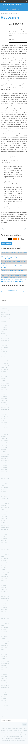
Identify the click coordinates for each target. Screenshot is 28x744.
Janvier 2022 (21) (4, 404)
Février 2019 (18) (4, 473)
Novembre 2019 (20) (5, 456)
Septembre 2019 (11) (5, 460)
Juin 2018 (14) (4, 489)
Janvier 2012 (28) (4, 638)
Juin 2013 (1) (3, 605)
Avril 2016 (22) (4, 540)
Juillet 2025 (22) (4, 347)
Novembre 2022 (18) (5, 385)
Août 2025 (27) (4, 345)
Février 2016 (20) (4, 544)
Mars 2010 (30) (4, 678)
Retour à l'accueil (14, 231)
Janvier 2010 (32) (4, 682)
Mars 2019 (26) (4, 471)
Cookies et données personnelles (9, 740)
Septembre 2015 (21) (5, 554)
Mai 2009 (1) (3, 698)
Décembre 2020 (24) (5, 431)
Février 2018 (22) (4, 496)
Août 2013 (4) (3, 603)
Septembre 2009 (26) (5, 691)
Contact (2, 716)
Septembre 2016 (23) (5, 531)
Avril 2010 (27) (4, 676)
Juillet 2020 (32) (4, 440)
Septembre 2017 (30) (5, 507)
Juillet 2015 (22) (4, 558)
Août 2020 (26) (4, 438)
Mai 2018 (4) (3, 491)
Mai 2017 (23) (4, 514)
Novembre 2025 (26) (5, 340)
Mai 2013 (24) (4, 607)
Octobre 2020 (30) (4, 434)
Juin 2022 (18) (4, 394)
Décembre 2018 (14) (5, 478)
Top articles (4, 738)
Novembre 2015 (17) (5, 551)
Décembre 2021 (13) (5, 407)
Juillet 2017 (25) (4, 511)
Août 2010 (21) (4, 669)
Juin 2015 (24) (4, 560)
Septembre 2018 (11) (5, 483)
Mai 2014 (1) (3, 585)
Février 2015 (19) (4, 567)
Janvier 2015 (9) (4, 569)
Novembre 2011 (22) (5, 643)
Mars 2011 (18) (4, 654)
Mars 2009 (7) (3, 702)
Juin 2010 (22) (4, 672)
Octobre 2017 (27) (4, 505)
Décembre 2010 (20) (5, 661)
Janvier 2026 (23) (4, 335)
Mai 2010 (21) (4, 674)
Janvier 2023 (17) (4, 380)
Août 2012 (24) (4, 625)
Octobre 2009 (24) (4, 689)
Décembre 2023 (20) (5, 360)
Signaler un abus (16, 738)
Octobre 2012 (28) (4, 622)
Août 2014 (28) (4, 580)
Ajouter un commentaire (12, 290)
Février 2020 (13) (4, 449)
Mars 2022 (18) (4, 400)
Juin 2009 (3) (3, 696)
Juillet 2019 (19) (4, 463)
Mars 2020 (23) (4, 447)
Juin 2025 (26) (4, 349)
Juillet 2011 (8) (4, 651)
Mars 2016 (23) (4, 542)
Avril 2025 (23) (4, 353)
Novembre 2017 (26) (5, 503)
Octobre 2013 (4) (4, 600)
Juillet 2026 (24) (4, 325)
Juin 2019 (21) (4, 465)
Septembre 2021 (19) (5, 413)
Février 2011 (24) (4, 656)
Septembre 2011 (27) (5, 647)
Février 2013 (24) (4, 613)
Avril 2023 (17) (4, 375)
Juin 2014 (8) (3, 583)
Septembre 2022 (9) (5, 389)
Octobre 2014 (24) (4, 576)
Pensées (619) (3, 312)
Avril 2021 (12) (4, 422)
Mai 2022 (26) (4, 396)
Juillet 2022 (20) (4, 393)
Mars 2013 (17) (4, 611)
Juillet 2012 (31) (4, 627)
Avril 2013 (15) (4, 609)
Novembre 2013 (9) (5, 598)
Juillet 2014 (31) (4, 582)
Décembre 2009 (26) (5, 685)
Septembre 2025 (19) (5, 343)
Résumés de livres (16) (5, 314)
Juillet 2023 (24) (4, 369)
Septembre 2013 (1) (5, 602)
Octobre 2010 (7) (4, 665)
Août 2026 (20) (4, 324)
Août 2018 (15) (4, 485)
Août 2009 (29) (4, 692)
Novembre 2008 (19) (5, 710)
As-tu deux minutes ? (14, 4)
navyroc (12, 736)
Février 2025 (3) (4, 356)
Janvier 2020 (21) (4, 451)
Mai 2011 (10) (4, 653)
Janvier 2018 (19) (4, 498)
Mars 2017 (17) (4, 518)
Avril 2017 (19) (4, 516)
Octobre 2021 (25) (4, 411)
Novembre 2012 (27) (5, 620)
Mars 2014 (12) (4, 589)
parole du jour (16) (4, 316)
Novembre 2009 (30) (5, 687)
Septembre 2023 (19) (5, 365)
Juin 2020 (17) (4, 442)
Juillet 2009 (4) (4, 694)
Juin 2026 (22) (4, 327)
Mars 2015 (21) (4, 565)
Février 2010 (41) (4, 680)
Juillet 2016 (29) (4, 534)
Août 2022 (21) (4, 391)
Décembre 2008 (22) (5, 709)
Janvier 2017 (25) (4, 522)
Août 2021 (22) (4, 414)
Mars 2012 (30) (4, 634)
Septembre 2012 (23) (5, 623)
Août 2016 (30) (4, 533)
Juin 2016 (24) (4, 536)
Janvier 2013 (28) (4, 615)
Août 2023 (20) (4, 367)
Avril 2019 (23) (4, 469)
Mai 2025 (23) (4, 351)
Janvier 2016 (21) (4, 545)
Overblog (24, 734)
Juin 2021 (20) (4, 418)
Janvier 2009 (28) (4, 705)
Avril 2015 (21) (4, 564)
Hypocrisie (10, 17)
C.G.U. (23, 738)
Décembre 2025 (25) (5, 338)
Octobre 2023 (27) (4, 363)
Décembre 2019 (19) (5, 454)
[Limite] (25, 228)
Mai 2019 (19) (4, 467)
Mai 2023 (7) (3, 373)
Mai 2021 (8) (3, 420)
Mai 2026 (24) (4, 329)
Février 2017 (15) (4, 520)
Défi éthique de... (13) (5, 318)
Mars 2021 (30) (4, 424)
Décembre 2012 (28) (5, 618)
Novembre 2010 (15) (5, 663)
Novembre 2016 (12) (5, 527)
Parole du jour (15, 13)
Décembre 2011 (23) (5, 641)
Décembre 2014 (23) (5, 572)
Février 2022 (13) (4, 402)
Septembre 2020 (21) (5, 436)
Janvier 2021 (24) (4, 427)
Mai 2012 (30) (4, 631)
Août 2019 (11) (4, 462)
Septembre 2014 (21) (5, 578)
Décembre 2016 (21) (5, 525)
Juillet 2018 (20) (4, 487)
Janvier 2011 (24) (4, 658)
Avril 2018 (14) (4, 493)
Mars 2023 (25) (4, 376)
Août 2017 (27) (4, 509)
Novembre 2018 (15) (5, 480)
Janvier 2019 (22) (4, 475)
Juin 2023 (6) (3, 371)
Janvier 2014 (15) (4, 593)
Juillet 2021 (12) (4, 416)
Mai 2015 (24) (4, 562)
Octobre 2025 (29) (4, 342)
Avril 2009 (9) (3, 700)
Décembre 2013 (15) (5, 596)
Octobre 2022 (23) (4, 387)
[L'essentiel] (2, 228)
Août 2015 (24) (4, 556)
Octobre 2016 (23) (4, 529)
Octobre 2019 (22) (4, 458)
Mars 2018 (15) (4, 495)
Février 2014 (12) (4, 591)
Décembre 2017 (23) (5, 502)
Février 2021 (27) (4, 425)
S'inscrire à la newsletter (6, 243)
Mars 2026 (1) (3, 331)
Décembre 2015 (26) (5, 549)
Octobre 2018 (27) (4, 482)
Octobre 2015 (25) (4, 552)
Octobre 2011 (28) (4, 645)
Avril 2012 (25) (4, 633)
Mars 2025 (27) (4, 355)
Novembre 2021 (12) (5, 409)
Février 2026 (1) (4, 333)
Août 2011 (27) (4, 649)
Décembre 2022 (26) (5, 383)
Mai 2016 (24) (4, 538)
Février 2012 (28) (4, 636)
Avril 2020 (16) (4, 445)
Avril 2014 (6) (3, 587)
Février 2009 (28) (4, 703)
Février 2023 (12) (4, 378)
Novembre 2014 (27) (5, 574)
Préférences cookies (21, 740)
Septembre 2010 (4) (5, 667)
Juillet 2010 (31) (4, 671)
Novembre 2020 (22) (5, 432)
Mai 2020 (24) (4, 444)
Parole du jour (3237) (5, 310)
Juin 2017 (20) (4, 513)
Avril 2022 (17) (4, 398)
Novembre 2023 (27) (5, 362)
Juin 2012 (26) (4, 629)
